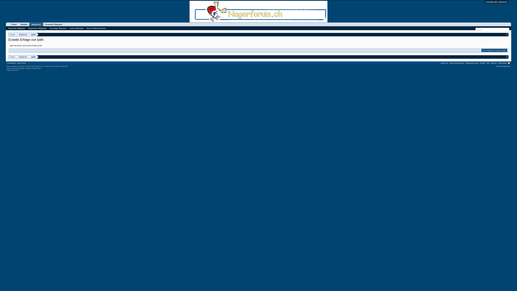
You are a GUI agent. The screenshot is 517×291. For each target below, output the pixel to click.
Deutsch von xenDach (56, 66)
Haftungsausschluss (472, 63)
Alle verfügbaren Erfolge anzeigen (494, 50)
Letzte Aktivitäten (76, 28)
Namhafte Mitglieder (16, 28)
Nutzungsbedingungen (503, 66)
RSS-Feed (509, 63)
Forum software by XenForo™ (25, 66)
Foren (14, 24)
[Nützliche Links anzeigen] (507, 34)
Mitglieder (36, 24)
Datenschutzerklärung (456, 63)
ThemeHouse (36, 68)
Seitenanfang (502, 63)
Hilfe (487, 63)
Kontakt (482, 63)
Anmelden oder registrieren (496, 2)
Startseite (494, 63)
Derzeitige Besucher (58, 28)
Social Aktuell (11, 63)
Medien (24, 24)
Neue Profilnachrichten (96, 28)
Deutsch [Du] (21, 63)
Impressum (444, 63)
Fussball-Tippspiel (53, 24)
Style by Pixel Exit (13, 70)
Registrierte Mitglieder (37, 28)
